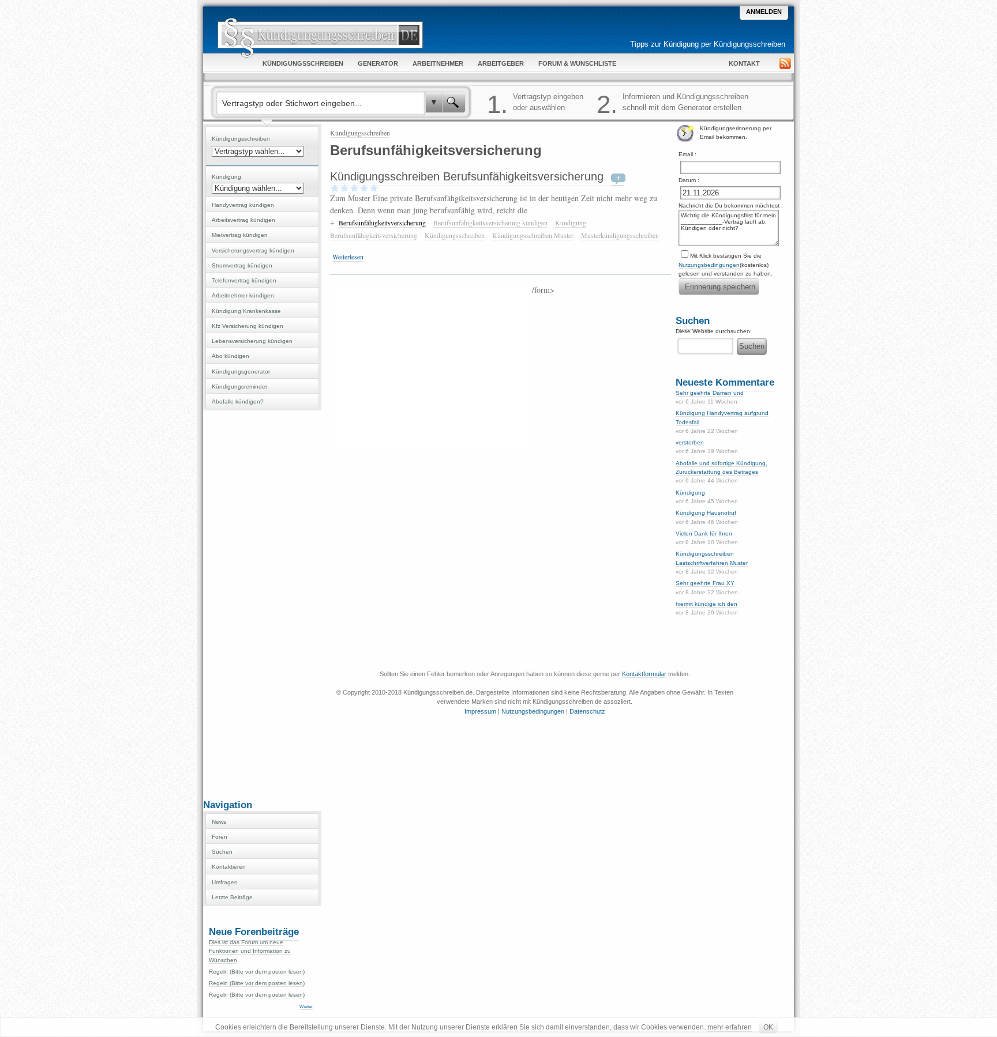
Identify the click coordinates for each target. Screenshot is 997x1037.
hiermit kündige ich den (706, 604)
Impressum (480, 711)
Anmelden (764, 11)
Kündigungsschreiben (360, 132)
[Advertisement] (262, 603)
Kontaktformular (644, 673)
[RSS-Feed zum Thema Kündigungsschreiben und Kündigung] (786, 65)
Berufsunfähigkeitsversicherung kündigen (490, 222)
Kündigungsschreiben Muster (533, 235)
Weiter (306, 1006)
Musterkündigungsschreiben (620, 235)
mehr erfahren (729, 1027)
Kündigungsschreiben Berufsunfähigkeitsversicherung (467, 176)
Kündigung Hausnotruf (706, 513)
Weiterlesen (347, 256)
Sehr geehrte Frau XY (705, 583)
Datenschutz (587, 711)
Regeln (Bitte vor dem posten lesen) (257, 971)
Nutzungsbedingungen (709, 265)
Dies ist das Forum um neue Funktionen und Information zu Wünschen (250, 951)
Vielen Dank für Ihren (704, 533)
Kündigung (690, 492)
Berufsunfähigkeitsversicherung (382, 222)
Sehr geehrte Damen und (710, 393)
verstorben (690, 442)
